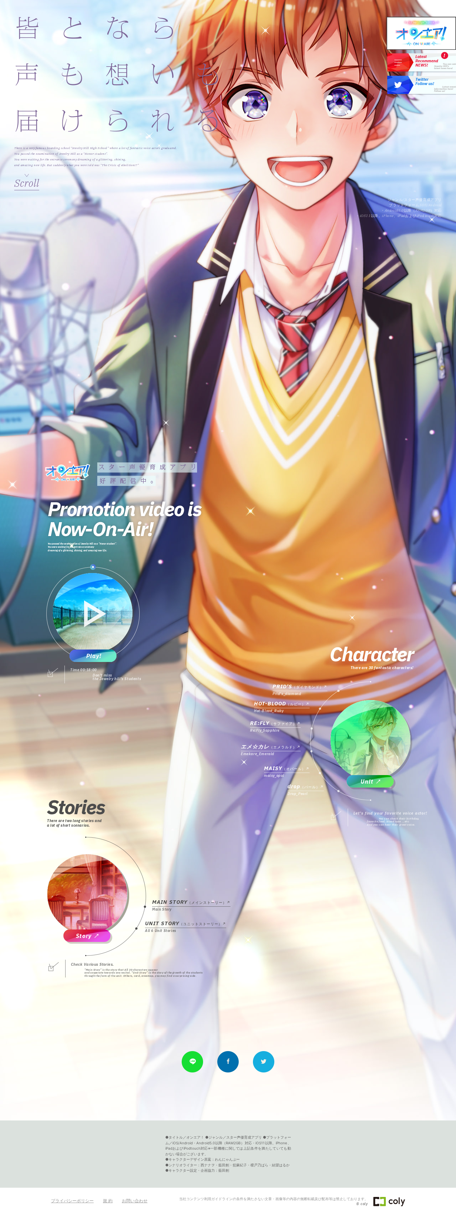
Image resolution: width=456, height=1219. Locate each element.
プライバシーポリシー (72, 1200)
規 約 (108, 1200)
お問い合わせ (134, 1200)
